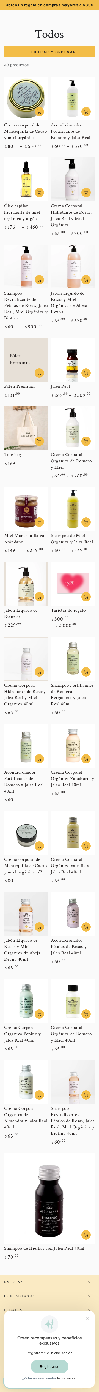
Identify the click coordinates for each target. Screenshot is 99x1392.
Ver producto (39, 111)
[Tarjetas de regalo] (73, 584)
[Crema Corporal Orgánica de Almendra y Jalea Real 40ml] (26, 1082)
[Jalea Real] (73, 360)
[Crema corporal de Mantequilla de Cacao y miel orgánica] (26, 98)
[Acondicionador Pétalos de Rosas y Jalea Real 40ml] (73, 914)
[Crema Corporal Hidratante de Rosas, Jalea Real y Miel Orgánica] (73, 179)
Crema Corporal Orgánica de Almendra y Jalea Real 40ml (25, 1117)
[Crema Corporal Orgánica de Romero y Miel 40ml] (73, 1001)
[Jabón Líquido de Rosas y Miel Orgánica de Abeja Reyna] (73, 266)
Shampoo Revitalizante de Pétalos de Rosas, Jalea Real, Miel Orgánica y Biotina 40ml (73, 1121)
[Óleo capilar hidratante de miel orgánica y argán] (26, 179)
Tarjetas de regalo (68, 610)
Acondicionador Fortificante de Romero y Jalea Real (70, 131)
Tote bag (12, 455)
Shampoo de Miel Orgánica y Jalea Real (72, 539)
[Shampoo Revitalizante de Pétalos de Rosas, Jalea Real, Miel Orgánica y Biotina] (26, 266)
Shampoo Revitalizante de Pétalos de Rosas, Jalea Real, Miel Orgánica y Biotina (26, 305)
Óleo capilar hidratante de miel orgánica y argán (22, 212)
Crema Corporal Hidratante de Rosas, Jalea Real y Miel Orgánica (71, 215)
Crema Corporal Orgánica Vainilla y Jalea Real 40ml (70, 865)
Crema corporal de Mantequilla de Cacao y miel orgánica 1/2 (25, 865)
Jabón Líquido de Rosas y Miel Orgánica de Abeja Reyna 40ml (22, 949)
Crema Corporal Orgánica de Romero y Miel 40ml (71, 1034)
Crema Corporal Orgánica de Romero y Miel (71, 461)
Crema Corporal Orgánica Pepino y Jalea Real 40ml (22, 1034)
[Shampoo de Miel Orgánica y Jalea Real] (73, 509)
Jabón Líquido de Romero (21, 613)
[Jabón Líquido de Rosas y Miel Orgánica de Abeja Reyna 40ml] (26, 914)
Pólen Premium (19, 386)
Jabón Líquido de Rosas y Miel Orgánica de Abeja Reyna (69, 302)
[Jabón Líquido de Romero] (26, 584)
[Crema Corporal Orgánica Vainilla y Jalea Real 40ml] (73, 833)
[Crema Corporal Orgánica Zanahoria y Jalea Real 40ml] (73, 746)
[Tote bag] (26, 428)
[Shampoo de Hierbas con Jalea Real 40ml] (49, 1198)
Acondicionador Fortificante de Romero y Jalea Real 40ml (24, 781)
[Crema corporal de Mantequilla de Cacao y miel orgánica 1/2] (26, 833)
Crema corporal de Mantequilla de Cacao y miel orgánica (25, 131)
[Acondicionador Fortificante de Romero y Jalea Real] (73, 98)
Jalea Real (60, 386)
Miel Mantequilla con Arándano (25, 539)
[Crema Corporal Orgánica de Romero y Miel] (73, 428)
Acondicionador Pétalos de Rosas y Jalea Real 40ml (69, 946)
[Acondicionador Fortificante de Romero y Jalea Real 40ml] (26, 746)
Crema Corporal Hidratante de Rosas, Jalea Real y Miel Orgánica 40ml (24, 694)
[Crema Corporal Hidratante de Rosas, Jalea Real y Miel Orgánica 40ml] (26, 659)
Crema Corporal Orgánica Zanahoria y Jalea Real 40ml (72, 778)
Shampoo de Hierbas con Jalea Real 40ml (44, 1248)
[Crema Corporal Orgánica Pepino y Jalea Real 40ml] (26, 1001)
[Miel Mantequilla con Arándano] (26, 509)
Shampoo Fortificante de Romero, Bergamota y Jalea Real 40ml (72, 694)
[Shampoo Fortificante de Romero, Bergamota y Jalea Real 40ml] (73, 659)
